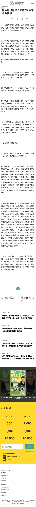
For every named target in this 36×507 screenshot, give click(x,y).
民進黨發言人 (4, 473)
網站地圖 (4, 500)
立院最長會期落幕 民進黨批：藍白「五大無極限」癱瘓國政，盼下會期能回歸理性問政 (18, 344)
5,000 (27, 430)
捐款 (29, 447)
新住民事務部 (4, 495)
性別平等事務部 (5, 487)
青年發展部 (3, 478)
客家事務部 (3, 480)
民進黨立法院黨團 (5, 470)
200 (27, 415)
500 (9, 423)
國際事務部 (3, 485)
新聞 (18, 288)
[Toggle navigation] (32, 2)
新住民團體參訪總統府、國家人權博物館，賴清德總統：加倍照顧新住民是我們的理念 (18, 357)
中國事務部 (3, 492)
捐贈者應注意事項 (29, 451)
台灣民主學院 (4, 475)
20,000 (27, 438)
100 (9, 415)
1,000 (27, 423)
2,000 (9, 430)
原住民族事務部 (5, 490)
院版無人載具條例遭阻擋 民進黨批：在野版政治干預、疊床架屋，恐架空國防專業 (18, 316)
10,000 (9, 438)
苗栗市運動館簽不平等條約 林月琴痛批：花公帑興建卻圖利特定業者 (18, 329)
